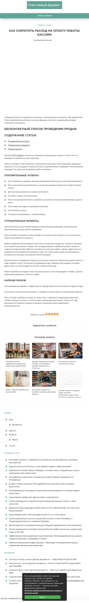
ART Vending (17, 155)
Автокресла (17, 425)
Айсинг (15, 440)
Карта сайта (3, 598)
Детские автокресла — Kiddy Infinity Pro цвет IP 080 (54, 559)
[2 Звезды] (49, 314)
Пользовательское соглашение (17, 598)
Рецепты (13, 435)
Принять (42, 597)
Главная (41, 25)
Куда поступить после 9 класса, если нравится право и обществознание (40, 466)
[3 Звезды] (52, 314)
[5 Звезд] (57, 314)
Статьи (49, 25)
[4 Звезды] (54, 314)
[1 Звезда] (46, 314)
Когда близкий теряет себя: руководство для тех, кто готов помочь (37, 515)
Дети (11, 420)
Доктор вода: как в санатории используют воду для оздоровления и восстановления (45, 525)
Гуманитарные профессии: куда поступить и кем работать (34, 497)
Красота (12, 431)
